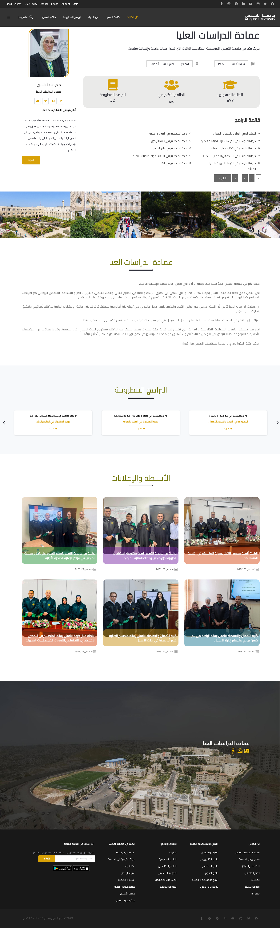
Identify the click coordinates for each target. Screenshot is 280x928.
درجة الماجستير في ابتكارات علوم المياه (233, 148)
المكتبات (255, 880)
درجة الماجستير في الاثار (174, 163)
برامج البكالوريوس (209, 859)
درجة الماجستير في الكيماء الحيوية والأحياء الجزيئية (232, 165)
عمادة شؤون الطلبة (124, 886)
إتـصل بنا (255, 893)
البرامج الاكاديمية (168, 859)
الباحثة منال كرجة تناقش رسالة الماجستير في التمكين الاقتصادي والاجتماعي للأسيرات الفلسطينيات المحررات (60, 638)
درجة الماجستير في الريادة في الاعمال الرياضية (229, 156)
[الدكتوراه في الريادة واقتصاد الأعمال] (228, 422)
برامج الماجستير (210, 866)
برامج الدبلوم (211, 873)
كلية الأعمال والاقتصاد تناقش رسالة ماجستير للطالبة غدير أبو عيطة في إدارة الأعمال (143, 638)
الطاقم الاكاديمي (167, 866)
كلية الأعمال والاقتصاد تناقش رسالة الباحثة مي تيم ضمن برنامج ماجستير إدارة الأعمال (224, 638)
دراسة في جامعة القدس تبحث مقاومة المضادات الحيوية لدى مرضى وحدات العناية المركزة (145, 555)
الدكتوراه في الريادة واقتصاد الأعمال (234, 133)
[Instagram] (258, 4)
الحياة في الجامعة (125, 852)
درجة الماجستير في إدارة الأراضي (169, 141)
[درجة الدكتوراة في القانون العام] (53, 422)
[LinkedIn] (243, 4)
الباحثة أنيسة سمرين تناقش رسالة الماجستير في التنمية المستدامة (223, 555)
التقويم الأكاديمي (167, 873)
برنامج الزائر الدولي (209, 886)
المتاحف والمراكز (251, 866)
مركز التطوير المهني (125, 900)
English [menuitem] (22, 17)
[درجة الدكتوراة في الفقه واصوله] (141, 422)
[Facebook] (272, 4)
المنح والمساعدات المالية (205, 880)
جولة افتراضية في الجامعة (121, 859)
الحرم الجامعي (252, 873)
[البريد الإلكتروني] (37, 101)
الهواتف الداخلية (168, 886)
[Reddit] (236, 4)
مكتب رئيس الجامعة (249, 859)
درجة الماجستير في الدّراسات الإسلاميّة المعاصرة (228, 141)
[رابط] (260, 17)
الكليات (173, 852)
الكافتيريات (129, 866)
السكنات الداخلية (126, 880)
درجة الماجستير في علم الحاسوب (168, 148)
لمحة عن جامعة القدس (247, 852)
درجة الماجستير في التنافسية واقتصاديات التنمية (160, 156)
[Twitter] (265, 4)
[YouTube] (251, 4)
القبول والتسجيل (209, 852)
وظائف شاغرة (252, 886)
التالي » (222, 178)
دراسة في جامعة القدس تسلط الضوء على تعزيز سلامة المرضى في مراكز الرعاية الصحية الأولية (59, 555)
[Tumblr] (222, 4)
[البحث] (31, 17)
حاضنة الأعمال (127, 893)
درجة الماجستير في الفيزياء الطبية (168, 133)
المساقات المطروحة (166, 880)
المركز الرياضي (128, 873)
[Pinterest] (229, 4)
